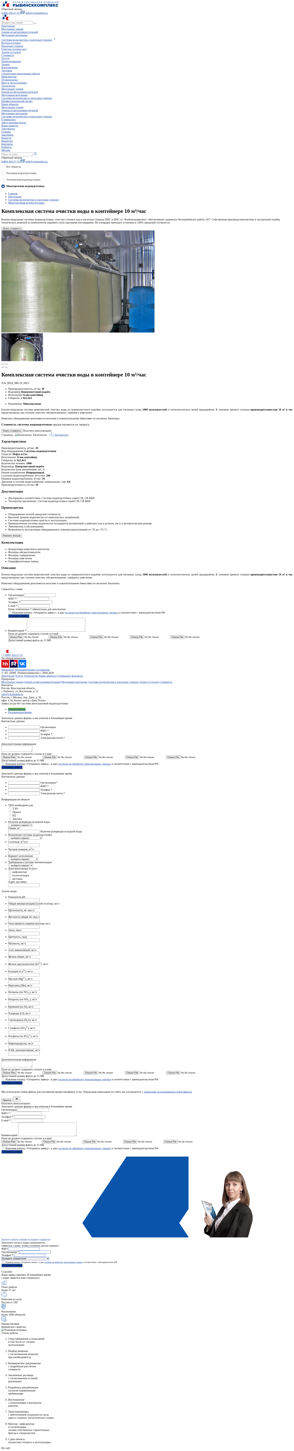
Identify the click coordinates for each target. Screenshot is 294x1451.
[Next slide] (6, 364)
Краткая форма (17, 709)
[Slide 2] (6, 367)
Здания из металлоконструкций (42, 682)
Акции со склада (149, 682)
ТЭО (15, 808)
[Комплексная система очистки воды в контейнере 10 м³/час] (77, 331)
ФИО (12, 598)
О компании (8, 119)
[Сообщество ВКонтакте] (22, 666)
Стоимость (166, 682)
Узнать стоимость (12, 228)
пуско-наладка (20, 875)
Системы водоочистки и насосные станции (113, 682)
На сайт (5, 1448)
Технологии (8, 85)
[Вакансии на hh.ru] (5, 666)
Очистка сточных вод (14, 49)
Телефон (14, 602)
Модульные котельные (74, 682)
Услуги (5, 58)
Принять (7, 1100)
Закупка (17, 818)
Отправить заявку (19, 616)
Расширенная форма (20, 712)
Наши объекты (10, 104)
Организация (16, 595)
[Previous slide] (2, 364)
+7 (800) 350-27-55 (12, 655)
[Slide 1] (2, 367)
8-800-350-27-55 (10, 13)
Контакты (7, 144)
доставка (17, 878)
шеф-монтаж (19, 871)
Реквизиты (7, 669)
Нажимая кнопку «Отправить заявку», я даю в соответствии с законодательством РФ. (89, 612)
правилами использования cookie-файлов (168, 1091)
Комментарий (17, 630)
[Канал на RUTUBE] (14, 666)
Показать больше (12, 535)
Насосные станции (12, 46)
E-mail (12, 605)
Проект (16, 812)
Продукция (7, 26)
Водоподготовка (11, 43)
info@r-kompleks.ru (12, 694)
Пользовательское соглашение (32, 669)
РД (14, 815)
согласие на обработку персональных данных (91, 612)
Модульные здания (12, 682)
